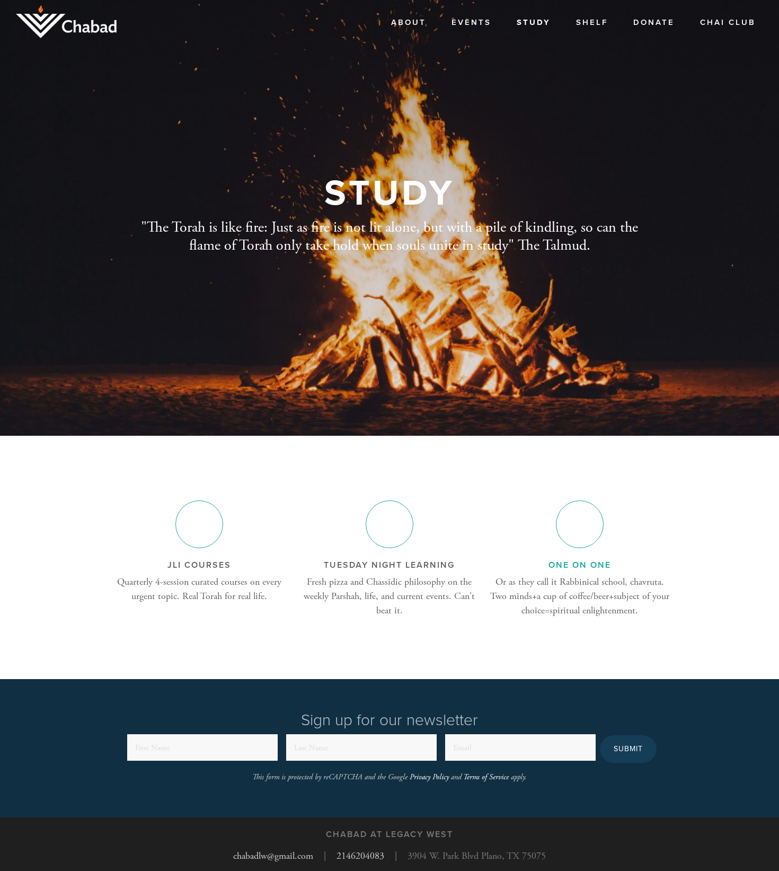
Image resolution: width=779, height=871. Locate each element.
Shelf (592, 22)
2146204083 (360, 856)
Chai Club (728, 22)
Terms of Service (486, 777)
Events (471, 22)
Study (534, 22)
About (408, 22)
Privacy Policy (429, 777)
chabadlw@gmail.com (273, 856)
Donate (654, 22)
